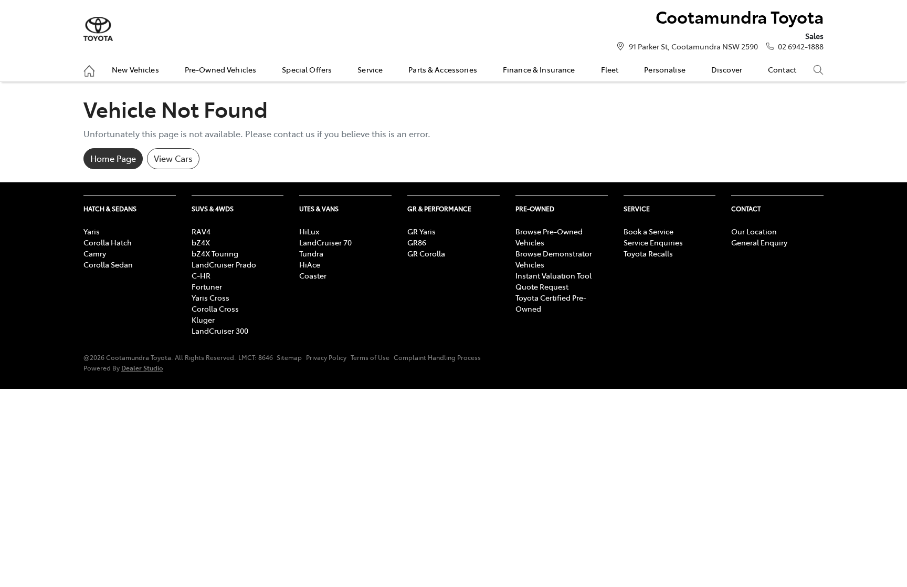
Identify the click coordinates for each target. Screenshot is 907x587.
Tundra (311, 253)
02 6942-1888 (801, 46)
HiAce (309, 264)
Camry (94, 253)
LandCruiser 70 (325, 242)
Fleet (610, 69)
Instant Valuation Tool (553, 275)
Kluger (203, 319)
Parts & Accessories (442, 69)
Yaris (91, 231)
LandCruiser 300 (220, 330)
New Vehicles (135, 69)
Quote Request (541, 286)
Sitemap (289, 357)
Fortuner (207, 286)
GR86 (416, 242)
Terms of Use (370, 357)
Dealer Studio (142, 367)
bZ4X (201, 242)
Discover (726, 69)
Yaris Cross (210, 297)
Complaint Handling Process (437, 357)
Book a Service (648, 231)
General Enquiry (759, 242)
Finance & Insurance (539, 69)
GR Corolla (426, 253)
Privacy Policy (326, 357)
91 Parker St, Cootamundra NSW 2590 (693, 46)
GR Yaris (421, 231)
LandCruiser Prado (224, 264)
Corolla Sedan (108, 264)
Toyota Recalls (648, 253)
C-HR (201, 275)
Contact (782, 69)
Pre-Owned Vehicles (221, 69)
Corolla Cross (215, 308)
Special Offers (307, 69)
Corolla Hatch (107, 242)
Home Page (113, 158)
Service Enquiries (653, 242)
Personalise (664, 69)
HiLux (309, 231)
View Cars (173, 158)
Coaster (312, 275)
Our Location (754, 231)
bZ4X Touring (215, 253)
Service (370, 69)
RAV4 (201, 231)
